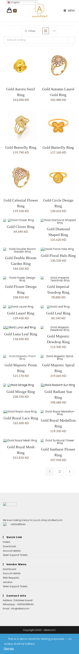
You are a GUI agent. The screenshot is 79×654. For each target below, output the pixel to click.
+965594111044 (25, 604)
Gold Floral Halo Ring (58, 255)
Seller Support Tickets (15, 555)
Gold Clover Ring (21, 227)
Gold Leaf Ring (58, 313)
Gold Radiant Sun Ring (58, 394)
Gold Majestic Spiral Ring (58, 368)
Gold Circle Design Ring (58, 203)
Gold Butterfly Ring (20, 147)
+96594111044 (18, 524)
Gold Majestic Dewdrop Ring (58, 339)
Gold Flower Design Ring (20, 289)
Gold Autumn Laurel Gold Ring (58, 92)
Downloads (9, 546)
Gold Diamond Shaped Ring (58, 232)
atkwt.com (57, 520)
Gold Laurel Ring (20, 313)
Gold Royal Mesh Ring (21, 450)
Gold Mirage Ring (21, 391)
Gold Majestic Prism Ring (21, 368)
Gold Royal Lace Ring (20, 418)
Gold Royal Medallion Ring (58, 423)
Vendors (7, 582)
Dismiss (9, 649)
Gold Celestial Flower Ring (21, 203)
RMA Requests (11, 577)
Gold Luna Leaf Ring (20, 334)
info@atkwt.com (20, 608)
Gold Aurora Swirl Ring (20, 92)
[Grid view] (45, 31)
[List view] (54, 31)
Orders (6, 542)
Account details (12, 550)
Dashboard (9, 569)
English (15, 2)
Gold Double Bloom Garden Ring (20, 261)
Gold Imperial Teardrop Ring (58, 289)
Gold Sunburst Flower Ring (58, 452)
